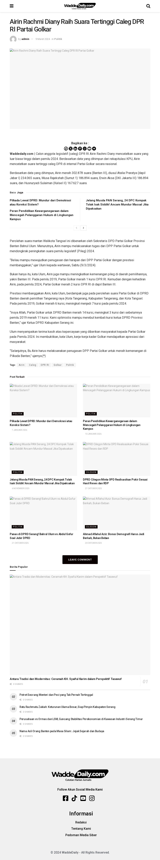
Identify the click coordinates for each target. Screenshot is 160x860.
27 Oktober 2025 (93, 488)
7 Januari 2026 (19, 430)
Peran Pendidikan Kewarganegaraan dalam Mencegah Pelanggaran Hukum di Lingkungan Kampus (41, 215)
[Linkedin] (75, 149)
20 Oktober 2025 (93, 543)
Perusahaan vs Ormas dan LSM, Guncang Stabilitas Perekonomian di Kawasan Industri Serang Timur (81, 719)
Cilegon (91, 472)
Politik (58, 39)
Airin (22, 365)
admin (25, 39)
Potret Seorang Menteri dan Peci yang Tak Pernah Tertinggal (56, 694)
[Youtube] (89, 149)
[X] (71, 149)
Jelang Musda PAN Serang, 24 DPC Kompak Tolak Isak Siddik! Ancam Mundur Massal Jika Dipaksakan (117, 204)
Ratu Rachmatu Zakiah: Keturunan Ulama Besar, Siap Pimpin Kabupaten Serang (68, 706)
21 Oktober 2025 (20, 543)
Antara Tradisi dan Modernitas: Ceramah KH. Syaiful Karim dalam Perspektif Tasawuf (66, 679)
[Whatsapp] (85, 149)
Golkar (58, 365)
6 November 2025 (20, 488)
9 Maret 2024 (43, 39)
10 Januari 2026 (93, 434)
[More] (94, 149)
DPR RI (45, 365)
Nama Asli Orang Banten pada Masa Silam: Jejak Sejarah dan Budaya (62, 731)
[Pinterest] (80, 149)
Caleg (32, 365)
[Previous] (76, 228)
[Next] (83, 228)
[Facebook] (66, 149)
